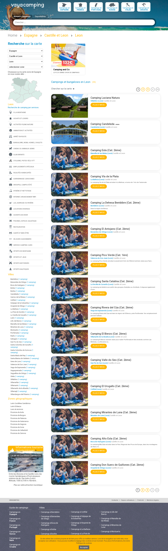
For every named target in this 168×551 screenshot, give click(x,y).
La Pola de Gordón (22, 312)
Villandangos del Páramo (24, 394)
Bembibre (18, 279)
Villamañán (19, 382)
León (17, 318)
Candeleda (19, 294)
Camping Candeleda (102, 124)
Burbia (17, 291)
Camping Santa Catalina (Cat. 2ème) (112, 281)
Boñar (17, 288)
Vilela (17, 376)
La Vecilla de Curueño (23, 315)
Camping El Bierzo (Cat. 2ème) (109, 333)
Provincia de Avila (17, 412)
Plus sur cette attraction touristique (28, 485)
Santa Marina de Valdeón (24, 358)
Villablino (18, 379)
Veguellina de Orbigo (23, 373)
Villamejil (18, 391)
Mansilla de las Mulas (23, 324)
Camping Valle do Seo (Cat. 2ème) (111, 359)
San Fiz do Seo (21, 342)
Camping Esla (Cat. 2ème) (106, 150)
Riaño (17, 336)
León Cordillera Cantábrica (20, 403)
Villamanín (19, 385)
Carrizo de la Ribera (22, 297)
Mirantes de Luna (21, 327)
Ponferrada (19, 333)
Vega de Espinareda (22, 367)
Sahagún (18, 339)
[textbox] (84, 22)
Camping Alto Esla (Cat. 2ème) (109, 438)
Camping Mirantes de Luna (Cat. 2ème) (114, 412)
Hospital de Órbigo (22, 306)
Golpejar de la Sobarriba (24, 303)
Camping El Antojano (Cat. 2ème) (110, 228)
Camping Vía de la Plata (105, 176)
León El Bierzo (15, 406)
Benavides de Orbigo (23, 282)
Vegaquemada (20, 370)
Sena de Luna (20, 361)
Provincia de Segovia (18, 424)
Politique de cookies (84, 543)
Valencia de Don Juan (23, 364)
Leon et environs (16, 409)
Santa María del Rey (22, 355)
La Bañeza (19, 309)
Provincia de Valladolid (19, 430)
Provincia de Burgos (18, 415)
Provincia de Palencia (18, 418)
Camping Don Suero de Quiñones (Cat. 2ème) (117, 464)
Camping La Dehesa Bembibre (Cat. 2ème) (115, 202)
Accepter (84, 547)
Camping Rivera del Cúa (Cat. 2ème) (112, 307)
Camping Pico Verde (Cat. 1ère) (109, 255)
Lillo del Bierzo (20, 321)
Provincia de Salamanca (19, 421)
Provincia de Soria (17, 427)
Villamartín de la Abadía (24, 388)
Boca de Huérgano (22, 285)
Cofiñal (17, 300)
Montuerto (19, 330)
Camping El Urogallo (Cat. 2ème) (110, 386)
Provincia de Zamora (18, 433)
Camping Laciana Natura (105, 97)
